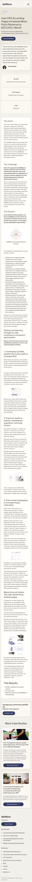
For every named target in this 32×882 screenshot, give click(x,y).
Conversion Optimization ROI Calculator (15, 855)
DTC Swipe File (7, 857)
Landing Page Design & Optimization (14, 833)
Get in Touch (9, 824)
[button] (28, 4)
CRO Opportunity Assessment (12, 852)
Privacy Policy (4, 880)
